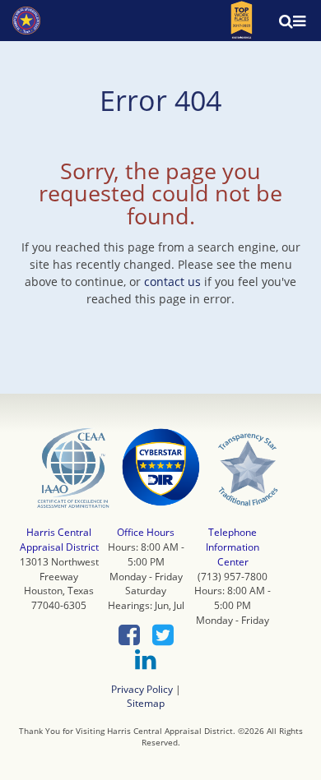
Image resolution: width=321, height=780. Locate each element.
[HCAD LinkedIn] (145, 660)
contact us (172, 281)
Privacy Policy (142, 688)
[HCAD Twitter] (163, 635)
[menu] (299, 20)
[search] (275, 20)
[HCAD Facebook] (129, 635)
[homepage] (26, 21)
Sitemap (146, 702)
